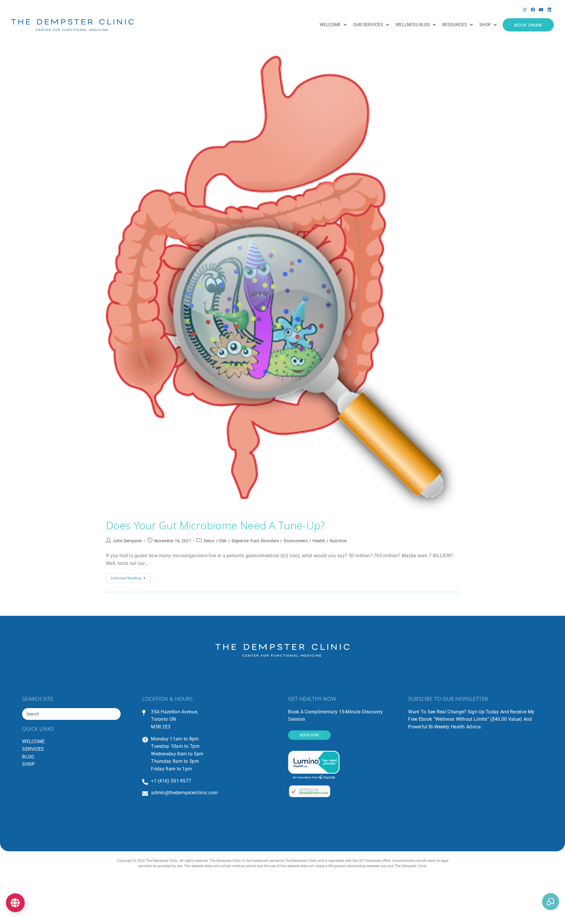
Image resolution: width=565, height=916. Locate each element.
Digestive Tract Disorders (255, 540)
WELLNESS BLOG (413, 24)
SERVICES (33, 749)
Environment (296, 540)
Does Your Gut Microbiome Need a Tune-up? (215, 525)
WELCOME (330, 24)
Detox (209, 540)
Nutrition (338, 540)
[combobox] (71, 714)
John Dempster (127, 540)
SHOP (485, 24)
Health (319, 540)
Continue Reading (131, 576)
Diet (223, 540)
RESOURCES (454, 24)
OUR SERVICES (368, 24)
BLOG (28, 757)
